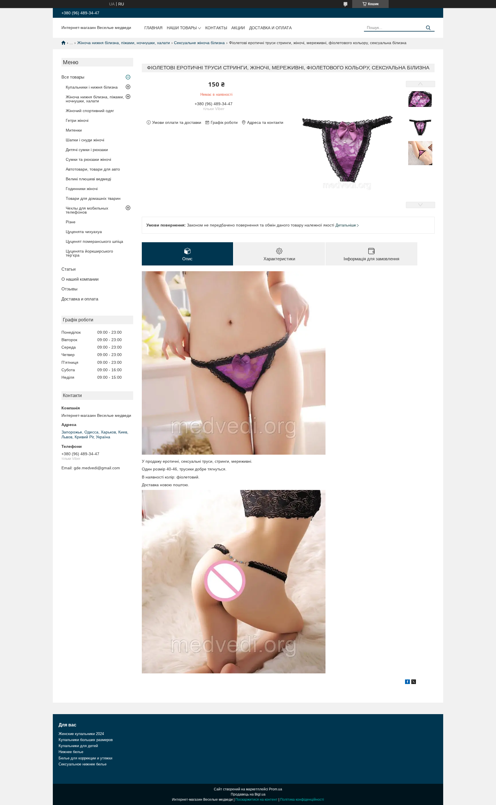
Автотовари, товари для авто (93, 169)
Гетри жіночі (77, 120)
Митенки (74, 130)
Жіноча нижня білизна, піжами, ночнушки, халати (123, 43)
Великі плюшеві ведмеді (88, 179)
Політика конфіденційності (302, 800)
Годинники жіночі (82, 188)
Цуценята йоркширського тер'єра (89, 253)
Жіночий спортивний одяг (90, 110)
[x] (413, 682)
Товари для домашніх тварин (93, 198)
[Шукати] (428, 28)
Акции (238, 28)
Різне (70, 222)
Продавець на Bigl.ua (248, 794)
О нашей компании (79, 279)
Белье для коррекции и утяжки (85, 758)
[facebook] (407, 682)
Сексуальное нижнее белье (82, 764)
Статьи (68, 269)
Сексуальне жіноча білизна (199, 43)
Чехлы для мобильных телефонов (87, 210)
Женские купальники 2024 (81, 734)
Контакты (216, 28)
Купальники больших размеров (86, 740)
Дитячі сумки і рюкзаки (87, 149)
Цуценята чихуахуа (84, 231)
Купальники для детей (78, 746)
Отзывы (69, 288)
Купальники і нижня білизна (92, 87)
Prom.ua (275, 789)
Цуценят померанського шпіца (94, 241)
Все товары (72, 77)
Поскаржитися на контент (256, 800)
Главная (153, 28)
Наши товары (182, 28)
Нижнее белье (71, 752)
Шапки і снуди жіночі (85, 140)
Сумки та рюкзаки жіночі (88, 159)
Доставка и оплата (270, 28)
